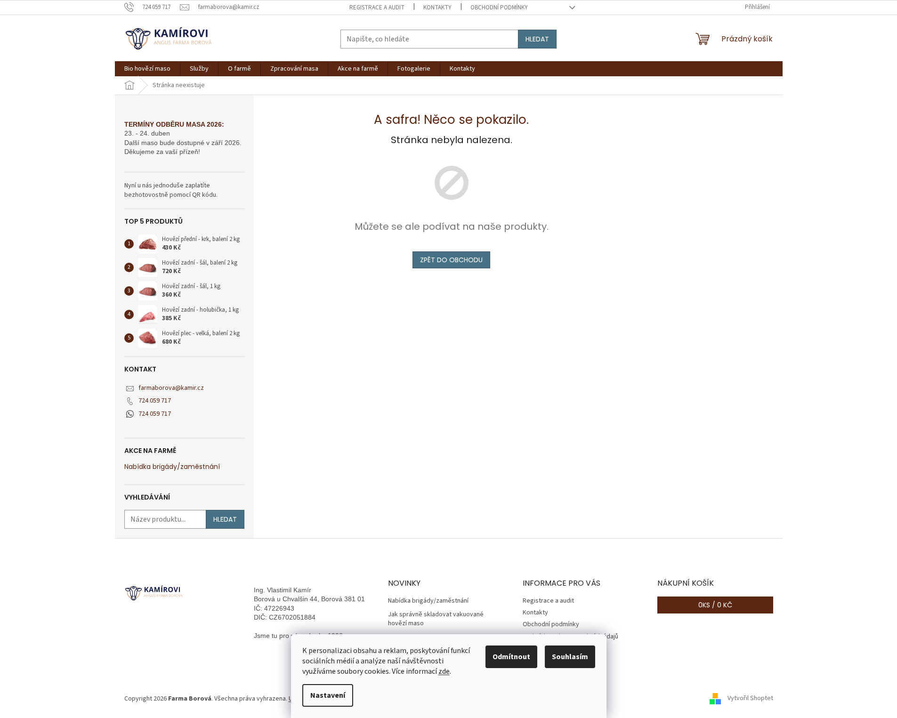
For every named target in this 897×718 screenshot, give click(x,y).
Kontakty (437, 7)
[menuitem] (147, 68)
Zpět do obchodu (451, 260)
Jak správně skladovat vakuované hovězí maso (436, 619)
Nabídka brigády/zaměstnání (172, 466)
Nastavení (327, 695)
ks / (715, 605)
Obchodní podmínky (499, 7)
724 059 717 (154, 400)
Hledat (537, 39)
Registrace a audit (376, 7)
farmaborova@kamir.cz (171, 388)
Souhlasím (570, 657)
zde (444, 671)
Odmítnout (511, 657)
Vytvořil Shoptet (750, 698)
